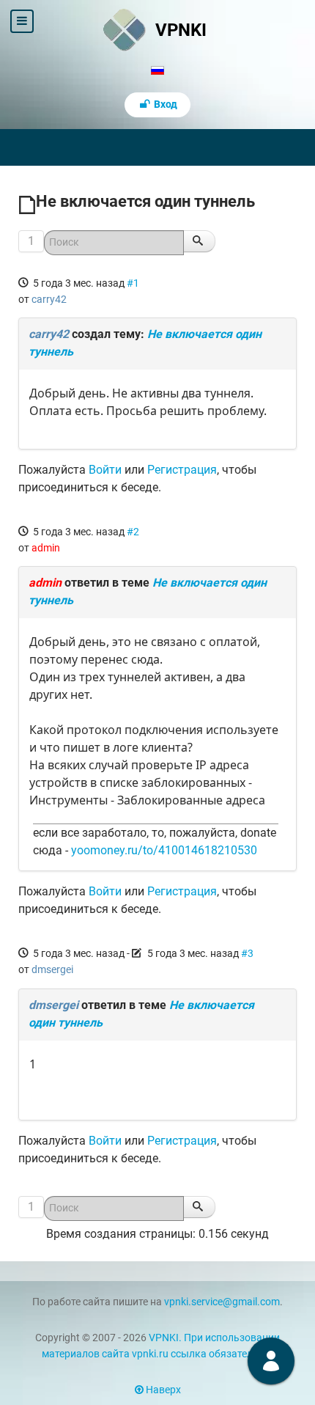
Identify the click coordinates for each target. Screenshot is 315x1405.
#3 (247, 953)
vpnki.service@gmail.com (222, 1302)
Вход (164, 104)
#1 (133, 283)
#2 (133, 532)
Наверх (162, 1390)
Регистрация (182, 470)
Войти (105, 470)
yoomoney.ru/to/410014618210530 (164, 850)
